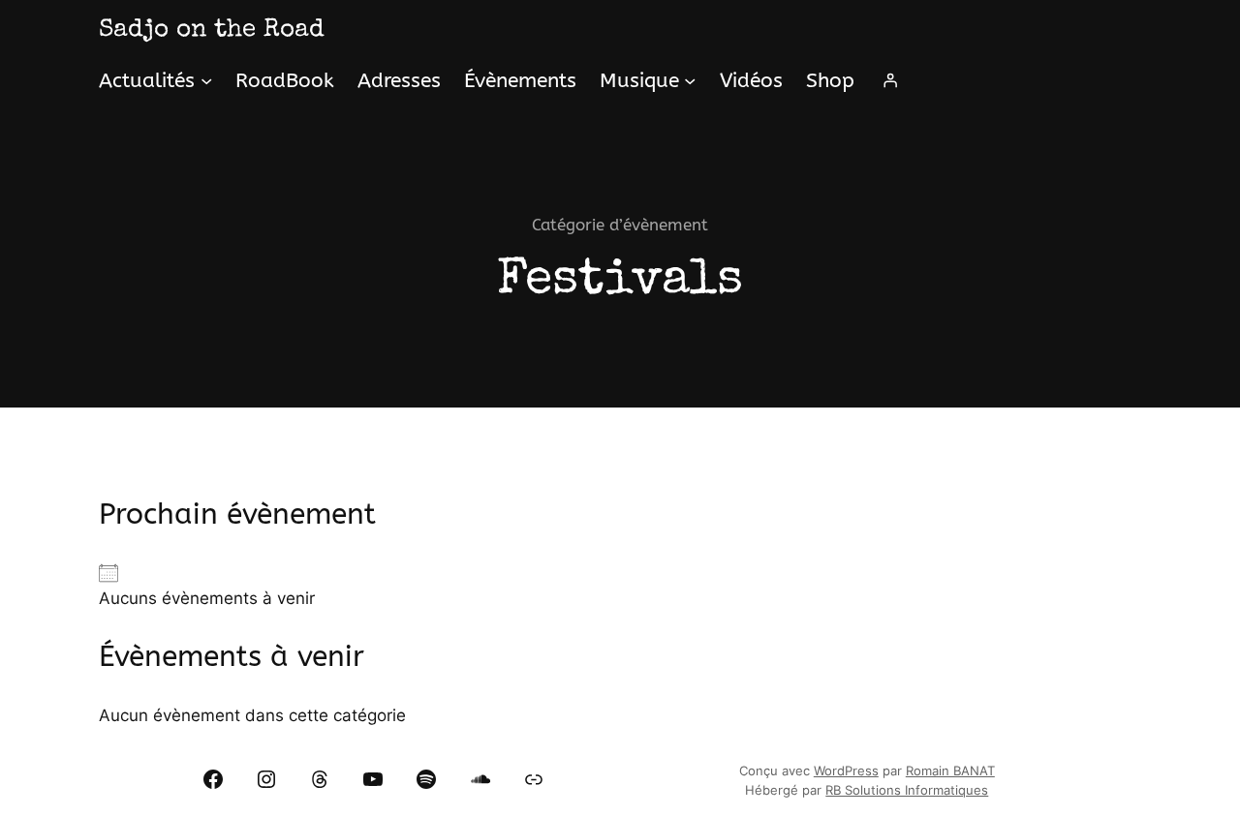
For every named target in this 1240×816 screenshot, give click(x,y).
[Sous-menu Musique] (690, 80)
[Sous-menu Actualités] (206, 80)
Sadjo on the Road (212, 31)
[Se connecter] (890, 80)
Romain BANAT (950, 771)
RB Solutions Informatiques (906, 790)
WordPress (846, 771)
